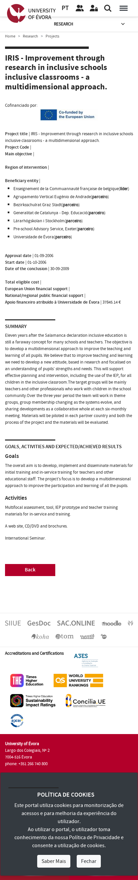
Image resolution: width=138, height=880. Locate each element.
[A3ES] (86, 660)
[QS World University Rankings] (78, 680)
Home (10, 36)
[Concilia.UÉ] (86, 700)
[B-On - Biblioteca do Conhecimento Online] (104, 636)
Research (63, 24)
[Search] (107, 8)
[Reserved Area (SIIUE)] (93, 8)
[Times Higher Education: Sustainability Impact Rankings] (33, 700)
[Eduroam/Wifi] (87, 636)
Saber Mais (54, 861)
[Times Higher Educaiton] (27, 680)
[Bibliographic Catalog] (40, 636)
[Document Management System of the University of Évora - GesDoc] (39, 623)
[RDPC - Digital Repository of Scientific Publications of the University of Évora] (130, 623)
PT (65, 8)
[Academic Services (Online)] (76, 623)
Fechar (88, 861)
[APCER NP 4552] (17, 720)
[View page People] (79, 8)
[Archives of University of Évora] (65, 636)
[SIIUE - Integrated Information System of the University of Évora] (13, 623)
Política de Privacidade (94, 837)
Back (30, 570)
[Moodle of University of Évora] (111, 623)
